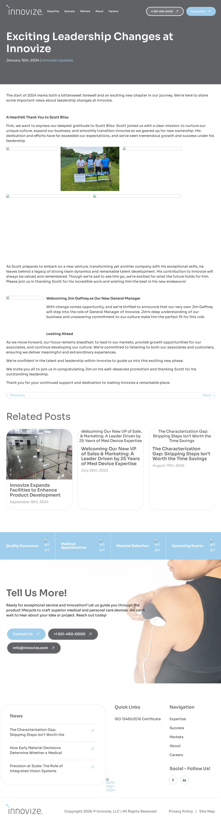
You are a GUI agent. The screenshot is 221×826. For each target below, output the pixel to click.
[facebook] (173, 780)
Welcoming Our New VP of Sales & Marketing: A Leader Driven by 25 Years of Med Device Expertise (110, 456)
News (16, 716)
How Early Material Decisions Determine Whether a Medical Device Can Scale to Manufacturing (36, 751)
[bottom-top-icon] (110, 779)
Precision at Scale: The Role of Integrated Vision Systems (36, 768)
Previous (17, 395)
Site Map (207, 811)
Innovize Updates (57, 60)
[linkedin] (184, 780)
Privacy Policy (181, 811)
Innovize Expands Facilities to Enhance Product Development (35, 490)
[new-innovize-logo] (24, 806)
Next (207, 395)
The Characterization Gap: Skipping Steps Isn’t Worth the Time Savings (181, 454)
